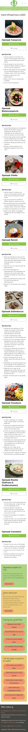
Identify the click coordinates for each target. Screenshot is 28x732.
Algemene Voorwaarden (16, 726)
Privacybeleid (4, 726)
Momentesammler (11, 722)
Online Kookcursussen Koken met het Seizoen (14, 681)
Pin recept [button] (14, 48)
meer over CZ (9, 584)
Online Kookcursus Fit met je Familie (14, 674)
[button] (24, 3)
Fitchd (2, 722)
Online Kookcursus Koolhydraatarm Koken (14, 689)
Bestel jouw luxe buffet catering (14, 625)
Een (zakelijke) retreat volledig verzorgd (14, 648)
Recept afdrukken (14, 44)
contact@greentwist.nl (6, 9)
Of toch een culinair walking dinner (14, 640)
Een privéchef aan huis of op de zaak (14, 633)
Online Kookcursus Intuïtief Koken (14, 666)
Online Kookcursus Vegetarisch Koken (14, 696)
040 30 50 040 (8, 7)
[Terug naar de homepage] (14, 3)
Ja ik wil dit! (8, 611)
